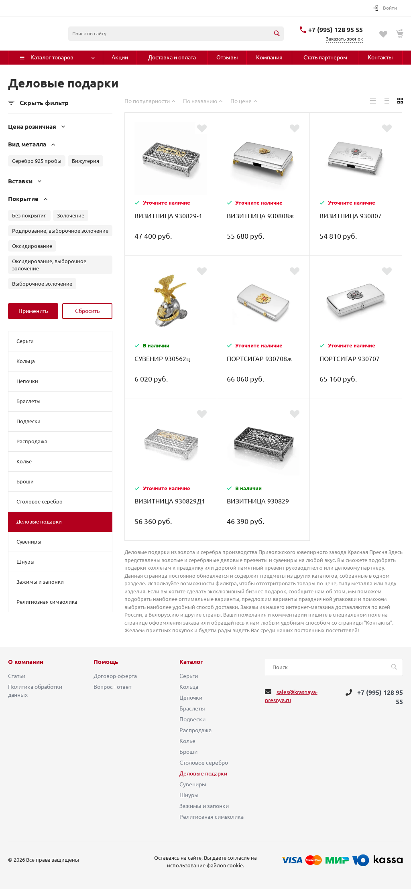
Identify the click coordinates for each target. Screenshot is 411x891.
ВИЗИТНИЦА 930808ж (260, 215)
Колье (24, 461)
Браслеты (28, 401)
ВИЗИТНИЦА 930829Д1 (169, 501)
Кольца (25, 361)
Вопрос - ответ (112, 687)
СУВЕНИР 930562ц (162, 358)
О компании (25, 662)
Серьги (25, 341)
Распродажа (31, 441)
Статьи (16, 676)
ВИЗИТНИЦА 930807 (350, 215)
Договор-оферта (115, 676)
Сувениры (28, 541)
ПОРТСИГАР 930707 (349, 358)
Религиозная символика (46, 602)
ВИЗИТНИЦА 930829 (258, 501)
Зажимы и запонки (40, 582)
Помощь (106, 662)
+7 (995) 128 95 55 (335, 29)
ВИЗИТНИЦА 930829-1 (168, 215)
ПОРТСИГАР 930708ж (259, 358)
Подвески (28, 421)
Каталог (191, 662)
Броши (25, 481)
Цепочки (27, 381)
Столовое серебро (39, 501)
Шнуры (25, 561)
